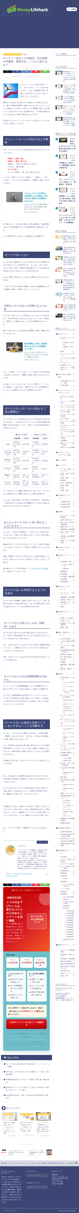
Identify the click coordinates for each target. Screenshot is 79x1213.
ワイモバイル (67, 809)
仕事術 (66, 511)
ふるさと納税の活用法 (68, 642)
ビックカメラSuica (39, 568)
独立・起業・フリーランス (68, 532)
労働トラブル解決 (67, 618)
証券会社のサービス (68, 838)
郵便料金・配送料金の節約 (68, 819)
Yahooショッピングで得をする (68, 707)
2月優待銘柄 (69, 920)
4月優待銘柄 (69, 925)
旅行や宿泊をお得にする (68, 780)
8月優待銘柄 (69, 934)
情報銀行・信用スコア (68, 347)
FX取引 (65, 878)
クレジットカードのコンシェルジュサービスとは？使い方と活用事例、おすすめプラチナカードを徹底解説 (67, 215)
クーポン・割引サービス (68, 716)
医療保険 (67, 571)
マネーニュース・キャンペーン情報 (66, 454)
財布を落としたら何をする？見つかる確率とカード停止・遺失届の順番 (27, 1073)
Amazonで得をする (68, 701)
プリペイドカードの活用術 (68, 437)
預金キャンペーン (67, 973)
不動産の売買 (67, 502)
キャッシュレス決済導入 (68, 402)
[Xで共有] (7, 71)
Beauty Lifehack (61, 995)
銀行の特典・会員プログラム (68, 967)
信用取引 (66, 899)
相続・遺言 (67, 627)
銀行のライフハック (66, 946)
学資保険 (67, 574)
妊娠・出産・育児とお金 (68, 474)
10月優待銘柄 (70, 911)
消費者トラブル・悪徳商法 (68, 624)
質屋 (67, 606)
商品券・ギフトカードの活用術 (68, 764)
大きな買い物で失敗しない (68, 768)
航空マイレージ (68, 741)
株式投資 (68, 894)
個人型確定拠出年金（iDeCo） (68, 651)
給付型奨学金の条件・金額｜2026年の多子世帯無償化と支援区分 (27, 1097)
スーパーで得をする (68, 687)
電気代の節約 (67, 760)
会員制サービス (67, 365)
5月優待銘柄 (69, 927)
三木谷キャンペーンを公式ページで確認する (26, 1023)
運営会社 (55, 1174)
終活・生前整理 (67, 483)
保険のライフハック (66, 556)
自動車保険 (67, 581)
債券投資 (67, 873)
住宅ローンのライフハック (66, 549)
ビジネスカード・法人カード (68, 426)
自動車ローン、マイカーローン (68, 603)
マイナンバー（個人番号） (68, 646)
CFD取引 (67, 857)
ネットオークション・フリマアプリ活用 (68, 721)
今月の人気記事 (57, 1184)
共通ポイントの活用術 (68, 737)
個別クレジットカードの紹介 (68, 444)
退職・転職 (67, 490)
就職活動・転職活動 (68, 529)
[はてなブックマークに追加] (26, 71)
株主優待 (66, 908)
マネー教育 (66, 460)
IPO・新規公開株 (68, 897)
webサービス (66, 334)
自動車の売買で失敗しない (68, 773)
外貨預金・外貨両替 (68, 959)
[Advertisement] (39, 33)
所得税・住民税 (67, 654)
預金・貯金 (67, 975)
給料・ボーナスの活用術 (68, 541)
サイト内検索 (72, 9)
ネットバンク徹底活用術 (68, 951)
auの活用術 (66, 800)
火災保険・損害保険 (68, 576)
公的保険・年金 (67, 561)
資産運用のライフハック (66, 852)
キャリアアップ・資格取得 (68, 516)
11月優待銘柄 (70, 913)
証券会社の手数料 (67, 841)
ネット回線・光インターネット (68, 806)
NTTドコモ (66, 803)
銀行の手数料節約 (67, 964)
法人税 (67, 659)
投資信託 (67, 881)
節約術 (66, 674)
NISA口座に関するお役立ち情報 (67, 835)
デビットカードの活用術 (68, 422)
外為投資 (67, 876)
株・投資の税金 (67, 657)
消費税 (67, 662)
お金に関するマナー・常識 (67, 381)
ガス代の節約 (67, 758)
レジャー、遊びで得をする (68, 744)
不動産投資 (67, 871)
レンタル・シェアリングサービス (68, 749)
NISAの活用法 (67, 639)
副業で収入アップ (67, 527)
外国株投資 (66, 905)
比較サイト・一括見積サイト (68, 368)
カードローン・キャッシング (68, 594)
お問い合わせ (56, 1180)
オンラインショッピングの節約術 (68, 696)
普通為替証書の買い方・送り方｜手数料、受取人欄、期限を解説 (27, 1081)
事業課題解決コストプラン (65, 998)
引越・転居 (67, 478)
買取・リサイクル (67, 793)
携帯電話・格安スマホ (68, 812)
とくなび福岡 (60, 996)
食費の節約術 (67, 823)
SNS (67, 351)
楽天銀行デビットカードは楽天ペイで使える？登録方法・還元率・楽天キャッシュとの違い (27, 1089)
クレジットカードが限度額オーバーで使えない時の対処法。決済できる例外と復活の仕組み (67, 196)
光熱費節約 (67, 755)
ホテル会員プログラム (68, 729)
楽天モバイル (67, 816)
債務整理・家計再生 (68, 597)
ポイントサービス (68, 726)
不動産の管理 (67, 504)
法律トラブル (67, 620)
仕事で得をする (67, 520)
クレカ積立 (66, 888)
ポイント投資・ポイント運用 (68, 867)
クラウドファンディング (68, 354)
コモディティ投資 (67, 864)
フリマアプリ (67, 362)
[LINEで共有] (45, 71)
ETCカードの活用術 (67, 397)
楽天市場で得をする (68, 711)
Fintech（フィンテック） (67, 338)
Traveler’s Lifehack (63, 993)
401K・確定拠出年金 (68, 565)
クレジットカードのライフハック (12, 54)
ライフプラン (66, 465)
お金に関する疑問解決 (66, 376)
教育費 (67, 480)
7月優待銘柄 (69, 932)
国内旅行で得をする (68, 785)
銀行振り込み (67, 970)
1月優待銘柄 (69, 918)
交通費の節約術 (67, 752)
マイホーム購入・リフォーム (68, 470)
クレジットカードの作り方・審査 (68, 410)
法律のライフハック (66, 613)
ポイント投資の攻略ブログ (65, 1000)
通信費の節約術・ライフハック (68, 796)
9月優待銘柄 (69, 936)
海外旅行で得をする (68, 789)
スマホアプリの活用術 (68, 359)
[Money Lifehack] (27, 15)
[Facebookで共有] (17, 71)
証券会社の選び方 (66, 828)
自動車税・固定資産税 (68, 665)
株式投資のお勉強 (68, 939)
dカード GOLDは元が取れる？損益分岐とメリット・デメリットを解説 (27, 1065)
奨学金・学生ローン (68, 600)
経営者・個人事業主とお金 (68, 537)
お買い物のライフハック (68, 678)
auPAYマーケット (68, 704)
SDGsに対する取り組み (60, 1178)
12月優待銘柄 (70, 915)
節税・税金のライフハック (66, 634)
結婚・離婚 (67, 485)
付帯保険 (67, 440)
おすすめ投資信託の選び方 (68, 885)
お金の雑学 (67, 385)
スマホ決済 (67, 418)
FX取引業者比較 (67, 832)
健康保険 (66, 568)
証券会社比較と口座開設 (68, 844)
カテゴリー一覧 (57, 1182)
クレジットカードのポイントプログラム (68, 406)
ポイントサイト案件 (68, 733)
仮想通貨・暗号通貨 (68, 343)
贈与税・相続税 (67, 669)
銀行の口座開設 (67, 961)
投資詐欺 (67, 891)
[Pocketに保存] (36, 71)
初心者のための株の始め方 (68, 902)
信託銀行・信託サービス (68, 955)
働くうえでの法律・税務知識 (68, 523)
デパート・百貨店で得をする (68, 691)
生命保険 (67, 579)
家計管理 (67, 777)
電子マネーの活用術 (68, 447)
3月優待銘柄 (69, 922)
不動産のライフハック (66, 497)
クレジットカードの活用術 (68, 415)
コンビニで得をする (68, 683)
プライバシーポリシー (59, 1176)
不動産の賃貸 (67, 507)
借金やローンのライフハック (66, 588)
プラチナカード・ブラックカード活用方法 (68, 431)
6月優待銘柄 (69, 929)
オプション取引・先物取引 (68, 860)
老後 (67, 488)
